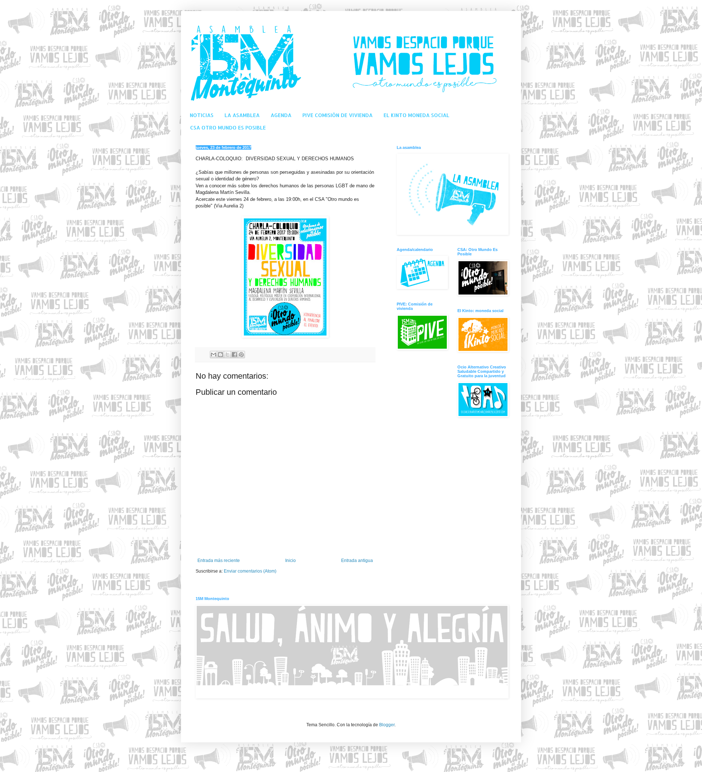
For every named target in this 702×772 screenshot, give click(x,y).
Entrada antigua (357, 560)
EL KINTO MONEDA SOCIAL (416, 115)
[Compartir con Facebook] (234, 354)
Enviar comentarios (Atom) (250, 571)
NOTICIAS (202, 115)
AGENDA (281, 115)
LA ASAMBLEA (242, 115)
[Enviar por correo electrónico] (213, 354)
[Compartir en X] (227, 354)
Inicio (290, 560)
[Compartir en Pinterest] (241, 354)
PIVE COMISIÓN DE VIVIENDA (337, 115)
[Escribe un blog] (220, 354)
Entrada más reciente (218, 560)
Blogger (387, 724)
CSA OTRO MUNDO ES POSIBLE (228, 127)
